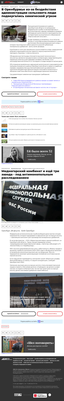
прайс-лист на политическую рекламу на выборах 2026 (38, 362)
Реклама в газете (17, 362)
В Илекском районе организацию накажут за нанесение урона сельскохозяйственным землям (33, 124)
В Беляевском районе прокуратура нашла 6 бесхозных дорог (25, 129)
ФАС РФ (41, 222)
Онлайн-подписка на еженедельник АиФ (45, 358)
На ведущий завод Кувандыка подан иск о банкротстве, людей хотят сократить (30, 298)
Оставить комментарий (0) (50, 94)
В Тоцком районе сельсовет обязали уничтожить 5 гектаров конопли (27, 140)
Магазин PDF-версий (29, 360)
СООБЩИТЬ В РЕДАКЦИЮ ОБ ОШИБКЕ (22, 364)
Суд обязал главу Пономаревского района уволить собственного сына (27, 134)
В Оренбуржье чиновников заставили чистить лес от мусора (34, 87)
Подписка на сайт (17, 360)
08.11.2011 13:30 (5, 6)
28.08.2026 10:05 (6, 168)
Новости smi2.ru (7, 163)
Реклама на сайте (54, 360)
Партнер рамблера (27, 394)
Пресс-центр (30, 358)
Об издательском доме (19, 358)
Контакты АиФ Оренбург (42, 360)
